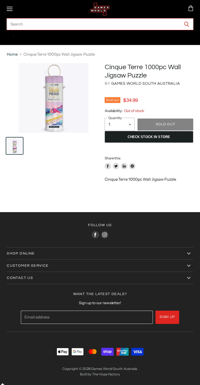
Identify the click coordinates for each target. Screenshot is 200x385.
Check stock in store (149, 137)
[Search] (186, 24)
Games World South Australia (145, 84)
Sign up (167, 317)
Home (12, 54)
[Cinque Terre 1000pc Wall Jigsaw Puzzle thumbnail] (14, 146)
